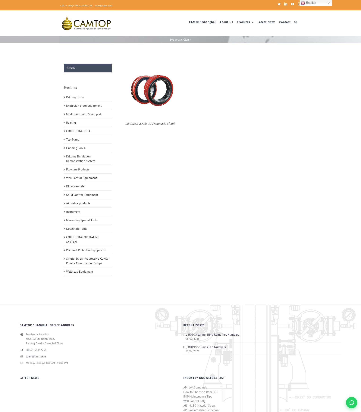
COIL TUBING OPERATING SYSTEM (82, 239)
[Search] (295, 22)
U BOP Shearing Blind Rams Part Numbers (212, 334)
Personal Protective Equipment (85, 250)
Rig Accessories (76, 186)
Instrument (73, 212)
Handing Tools (75, 148)
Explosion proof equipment (84, 105)
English (310, 2)
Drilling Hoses (75, 97)
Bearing (71, 122)
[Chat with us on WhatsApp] (351, 402)
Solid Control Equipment (82, 195)
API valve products (78, 203)
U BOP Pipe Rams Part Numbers (206, 347)
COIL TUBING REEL (78, 131)
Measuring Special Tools (82, 220)
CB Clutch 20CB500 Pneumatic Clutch (150, 123)
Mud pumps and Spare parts (84, 114)
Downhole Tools (76, 228)
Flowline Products (77, 169)
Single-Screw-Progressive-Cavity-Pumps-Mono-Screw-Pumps (87, 261)
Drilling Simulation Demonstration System (80, 158)
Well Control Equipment (81, 178)
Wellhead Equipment (79, 271)
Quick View (150, 89)
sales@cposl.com (103, 5)
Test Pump (72, 139)
